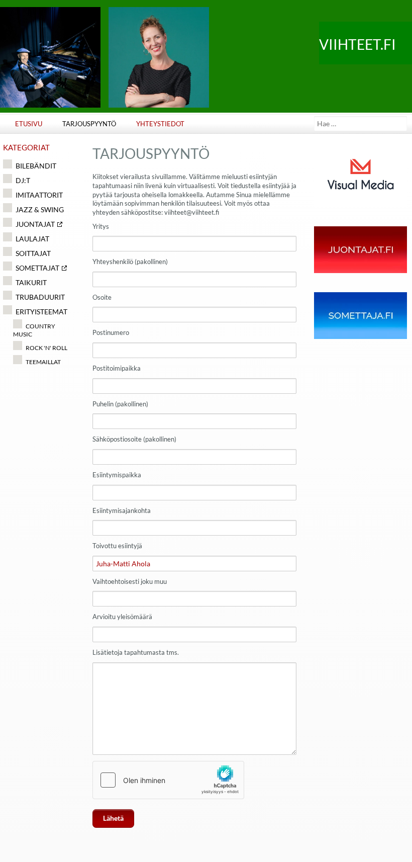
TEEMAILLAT (43, 362)
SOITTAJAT (33, 253)
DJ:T (23, 180)
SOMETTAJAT (37, 268)
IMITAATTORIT (39, 195)
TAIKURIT (31, 282)
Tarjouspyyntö (89, 124)
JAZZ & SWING (40, 209)
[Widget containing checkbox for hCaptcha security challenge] (168, 780)
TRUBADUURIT (40, 297)
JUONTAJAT (35, 224)
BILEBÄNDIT (36, 165)
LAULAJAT (32, 238)
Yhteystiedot (160, 124)
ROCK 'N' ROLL (46, 348)
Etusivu (28, 124)
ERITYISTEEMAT (41, 311)
